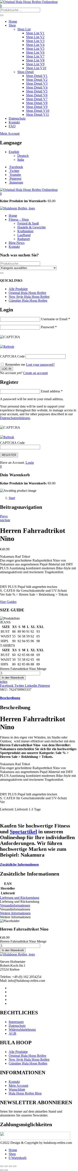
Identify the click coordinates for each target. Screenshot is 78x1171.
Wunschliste (17, 1089)
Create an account (35, 373)
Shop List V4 (35, 45)
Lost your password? (40, 364)
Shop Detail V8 (36, 103)
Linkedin (31, 685)
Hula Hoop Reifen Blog (25, 1093)
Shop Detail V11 (37, 114)
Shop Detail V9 (36, 107)
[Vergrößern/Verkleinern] (1, 1166)
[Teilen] (10, 1166)
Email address (52, 391)
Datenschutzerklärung (15, 418)
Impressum (16, 1022)
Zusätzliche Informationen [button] (19, 864)
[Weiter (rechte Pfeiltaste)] (6, 1170)
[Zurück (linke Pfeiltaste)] (1, 1170)
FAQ (12, 126)
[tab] (39, 698)
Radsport (23, 239)
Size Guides (8, 602)
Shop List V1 (35, 33)
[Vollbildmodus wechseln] (6, 1166)
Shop (12, 25)
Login (30, 462)
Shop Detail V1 (36, 76)
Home (13, 21)
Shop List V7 (35, 56)
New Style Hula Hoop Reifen (29, 296)
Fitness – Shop (19, 219)
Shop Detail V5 (36, 91)
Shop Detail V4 (36, 87)
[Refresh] (7, 346)
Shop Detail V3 (36, 83)
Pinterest (44, 685)
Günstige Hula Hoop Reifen (28, 300)
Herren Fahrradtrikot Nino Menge (23, 669)
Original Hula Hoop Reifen (27, 293)
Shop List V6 (35, 52)
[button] (1, 193)
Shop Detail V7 (36, 99)
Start (12, 498)
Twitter (19, 685)
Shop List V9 (35, 64)
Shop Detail (25, 72)
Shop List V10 (36, 68)
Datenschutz (17, 118)
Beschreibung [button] (10, 698)
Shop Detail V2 (36, 79)
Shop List (24, 29)
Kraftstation (25, 231)
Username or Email (55, 319)
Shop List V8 (35, 60)
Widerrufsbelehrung (22, 1029)
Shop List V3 (35, 41)
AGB (12, 1033)
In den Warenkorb (13, 677)
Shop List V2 (35, 37)
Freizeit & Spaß (28, 223)
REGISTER (9, 455)
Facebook (7, 685)
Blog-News (16, 243)
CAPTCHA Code (12, 356)
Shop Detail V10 (37, 110)
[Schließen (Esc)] (14, 1166)
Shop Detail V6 (36, 95)
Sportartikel (23, 831)
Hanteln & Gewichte (31, 227)
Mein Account (10, 133)
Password (49, 327)
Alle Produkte (18, 289)
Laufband (24, 235)
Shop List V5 (35, 48)
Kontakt (14, 122)
